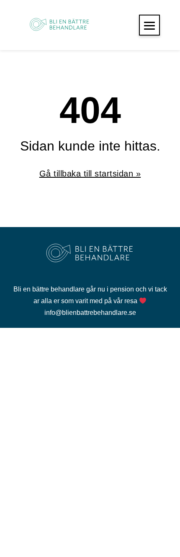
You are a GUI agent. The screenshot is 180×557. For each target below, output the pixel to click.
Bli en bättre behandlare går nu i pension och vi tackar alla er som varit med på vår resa (90, 295)
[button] (149, 25)
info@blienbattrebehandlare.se (90, 312)
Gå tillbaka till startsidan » (90, 173)
